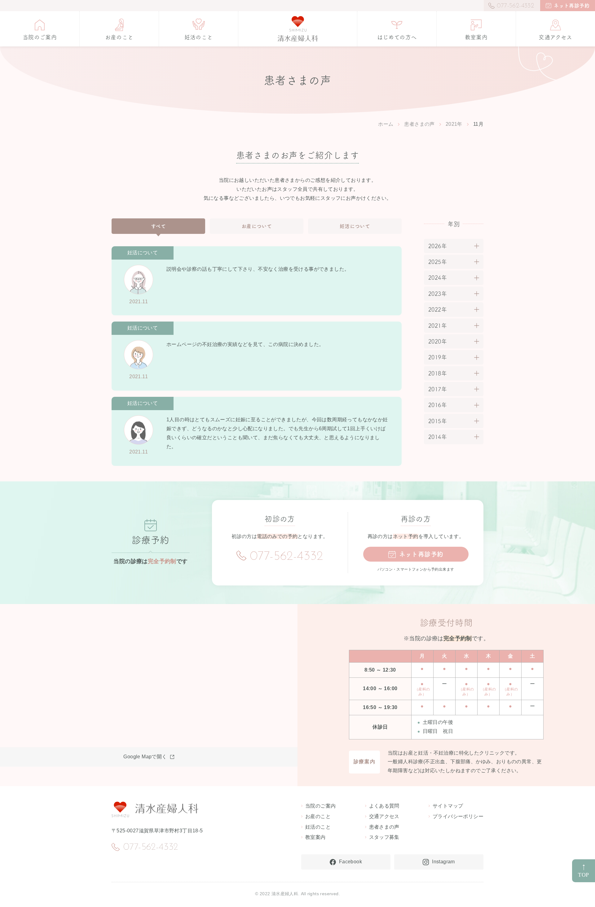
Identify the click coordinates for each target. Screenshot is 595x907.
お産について (256, 226)
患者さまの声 (419, 124)
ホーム (385, 124)
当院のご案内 (320, 805)
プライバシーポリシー (458, 816)
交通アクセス (384, 816)
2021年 (454, 124)
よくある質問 (384, 805)
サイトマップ (448, 805)
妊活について (355, 226)
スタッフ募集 (384, 837)
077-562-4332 (286, 556)
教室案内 (315, 837)
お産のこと (318, 816)
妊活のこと (318, 827)
